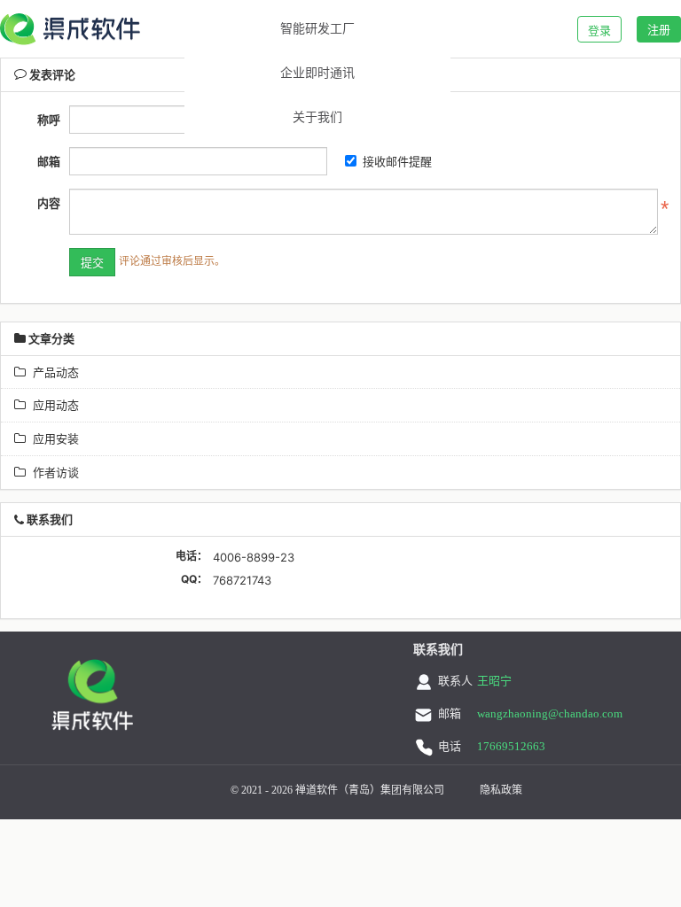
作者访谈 (52, 472)
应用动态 (52, 405)
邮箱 (48, 161)
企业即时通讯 (317, 73)
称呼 (48, 119)
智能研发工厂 (317, 28)
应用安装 (52, 438)
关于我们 (317, 117)
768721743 (242, 580)
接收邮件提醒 (397, 161)
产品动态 (52, 372)
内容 (48, 203)
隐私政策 (501, 790)
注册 (658, 29)
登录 (599, 30)
